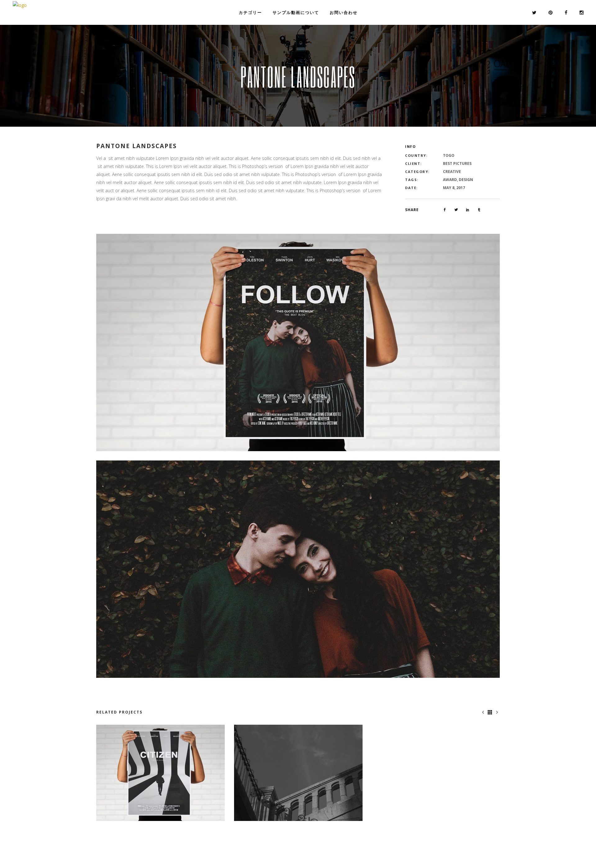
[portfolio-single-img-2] (298, 569)
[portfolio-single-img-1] (298, 342)
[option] (160, 773)
